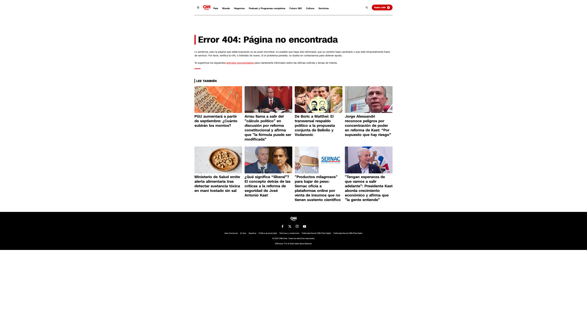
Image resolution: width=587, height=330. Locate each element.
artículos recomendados (240, 63)
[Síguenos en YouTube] (304, 226)
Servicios (324, 8)
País (215, 8)
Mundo (226, 8)
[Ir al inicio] (206, 7)
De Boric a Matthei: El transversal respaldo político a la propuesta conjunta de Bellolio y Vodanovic (315, 125)
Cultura (310, 8)
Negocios (239, 8)
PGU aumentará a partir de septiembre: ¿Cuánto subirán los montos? (215, 121)
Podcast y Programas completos (267, 8)
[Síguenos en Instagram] (297, 226)
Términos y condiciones (289, 233)
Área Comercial (231, 233)
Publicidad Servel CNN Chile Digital (316, 233)
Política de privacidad (268, 233)
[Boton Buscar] (367, 7)
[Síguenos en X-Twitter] (289, 226)
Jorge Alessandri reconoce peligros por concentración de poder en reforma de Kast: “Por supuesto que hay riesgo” (368, 125)
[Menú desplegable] (198, 7)
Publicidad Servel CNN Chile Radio (348, 233)
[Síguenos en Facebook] (282, 226)
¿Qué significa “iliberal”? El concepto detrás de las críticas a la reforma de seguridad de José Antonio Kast (267, 186)
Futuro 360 (296, 8)
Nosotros (252, 233)
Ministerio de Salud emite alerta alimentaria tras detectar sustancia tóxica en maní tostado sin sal (217, 183)
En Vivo (243, 233)
